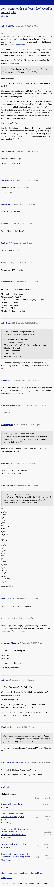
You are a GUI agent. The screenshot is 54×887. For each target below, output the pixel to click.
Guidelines (24, 873)
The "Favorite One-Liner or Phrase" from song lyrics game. (13, 816)
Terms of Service (37, 873)
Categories (13, 873)
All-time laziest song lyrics (13, 844)
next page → (6, 787)
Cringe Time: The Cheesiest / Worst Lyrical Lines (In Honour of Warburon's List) (14, 832)
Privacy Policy (7, 878)
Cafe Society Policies (18, 45)
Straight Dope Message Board (13, 3)
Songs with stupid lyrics (12, 804)
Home (3, 873)
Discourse (15, 883)
